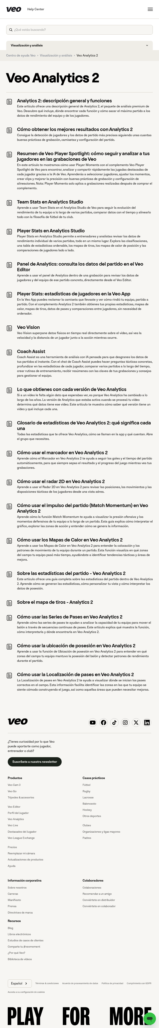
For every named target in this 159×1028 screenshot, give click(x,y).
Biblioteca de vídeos (20, 959)
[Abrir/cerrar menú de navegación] (150, 9)
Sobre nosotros (17, 887)
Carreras (13, 893)
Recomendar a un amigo (97, 893)
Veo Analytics (16, 819)
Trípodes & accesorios (21, 797)
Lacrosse (88, 797)
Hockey (87, 810)
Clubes (87, 825)
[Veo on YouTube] (92, 722)
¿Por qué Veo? (16, 952)
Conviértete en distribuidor (99, 900)
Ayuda (11, 866)
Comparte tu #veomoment (24, 946)
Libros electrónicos (19, 934)
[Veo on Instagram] (125, 722)
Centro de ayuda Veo (20, 55)
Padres (87, 838)
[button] (20, 983)
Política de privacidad (112, 983)
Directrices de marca (20, 912)
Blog (10, 928)
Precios (12, 847)
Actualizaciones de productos (25, 859)
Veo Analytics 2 (87, 55)
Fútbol (86, 785)
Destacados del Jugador (22, 831)
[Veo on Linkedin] (147, 722)
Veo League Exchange (21, 838)
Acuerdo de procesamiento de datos (80, 983)
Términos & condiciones (47, 983)
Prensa (12, 906)
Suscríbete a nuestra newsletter (34, 762)
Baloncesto (89, 803)
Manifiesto (14, 900)
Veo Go (12, 791)
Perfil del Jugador (18, 813)
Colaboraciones (92, 887)
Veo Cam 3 (14, 785)
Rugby (86, 791)
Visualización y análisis (56, 55)
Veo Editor (14, 806)
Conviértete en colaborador (99, 906)
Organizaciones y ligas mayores (101, 831)
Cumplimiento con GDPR (139, 983)
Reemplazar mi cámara (21, 853)
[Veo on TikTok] (114, 722)
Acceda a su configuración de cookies (26, 992)
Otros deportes (92, 816)
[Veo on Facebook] (103, 722)
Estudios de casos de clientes (25, 940)
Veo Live (13, 825)
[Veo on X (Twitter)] (136, 722)
